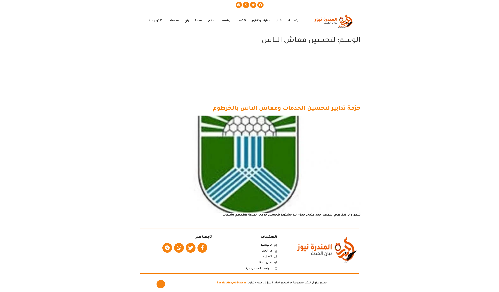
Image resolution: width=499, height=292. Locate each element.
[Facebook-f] (202, 248)
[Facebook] (260, 5)
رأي (187, 21)
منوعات (173, 21)
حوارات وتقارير (261, 21)
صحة (198, 21)
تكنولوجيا (156, 21)
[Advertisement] (249, 76)
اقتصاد (241, 21)
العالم (212, 21)
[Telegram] (239, 5)
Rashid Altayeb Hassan (232, 282)
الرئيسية (294, 21)
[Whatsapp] (246, 5)
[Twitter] (253, 5)
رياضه (226, 21)
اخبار (279, 21)
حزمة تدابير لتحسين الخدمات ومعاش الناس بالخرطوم (287, 109)
